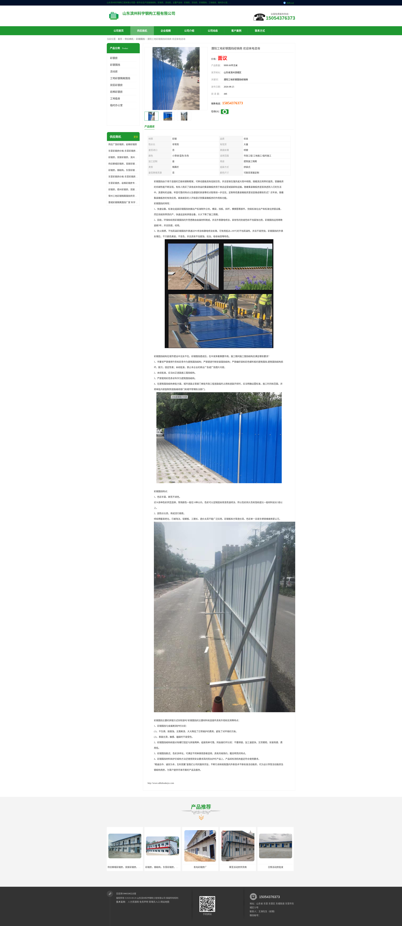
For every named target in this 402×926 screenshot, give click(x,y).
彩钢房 (114, 58)
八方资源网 (133, 902)
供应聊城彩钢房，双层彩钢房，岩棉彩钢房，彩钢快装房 (123, 164)
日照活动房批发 (200, 867)
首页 (120, 39)
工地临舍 (115, 98)
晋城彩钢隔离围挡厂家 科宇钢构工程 (123, 202)
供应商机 (142, 30)
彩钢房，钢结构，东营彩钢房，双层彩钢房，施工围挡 (123, 170)
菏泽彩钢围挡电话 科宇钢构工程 (238, 867)
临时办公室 (116, 105)
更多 (136, 137)
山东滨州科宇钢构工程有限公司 (151, 898)
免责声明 (143, 902)
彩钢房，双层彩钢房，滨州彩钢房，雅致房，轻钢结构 (123, 157)
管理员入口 (154, 902)
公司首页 (119, 30)
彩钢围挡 (140, 39)
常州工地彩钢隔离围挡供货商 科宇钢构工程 (123, 196)
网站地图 (164, 902)
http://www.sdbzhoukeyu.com (161, 783)
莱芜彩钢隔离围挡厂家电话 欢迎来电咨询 (278, 867)
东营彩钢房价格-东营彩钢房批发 (123, 176)
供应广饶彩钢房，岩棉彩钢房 (122, 144)
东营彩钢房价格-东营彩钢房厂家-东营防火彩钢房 (123, 151)
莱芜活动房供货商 (162, 867)
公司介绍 (189, 30)
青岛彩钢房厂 (124, 867)
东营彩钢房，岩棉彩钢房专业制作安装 (123, 183)
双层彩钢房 (116, 85)
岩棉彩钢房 (116, 91)
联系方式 (260, 30)
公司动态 (213, 30)
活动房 (114, 71)
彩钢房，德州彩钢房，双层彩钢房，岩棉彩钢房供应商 (123, 189)
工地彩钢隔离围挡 (120, 78)
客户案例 (236, 30)
